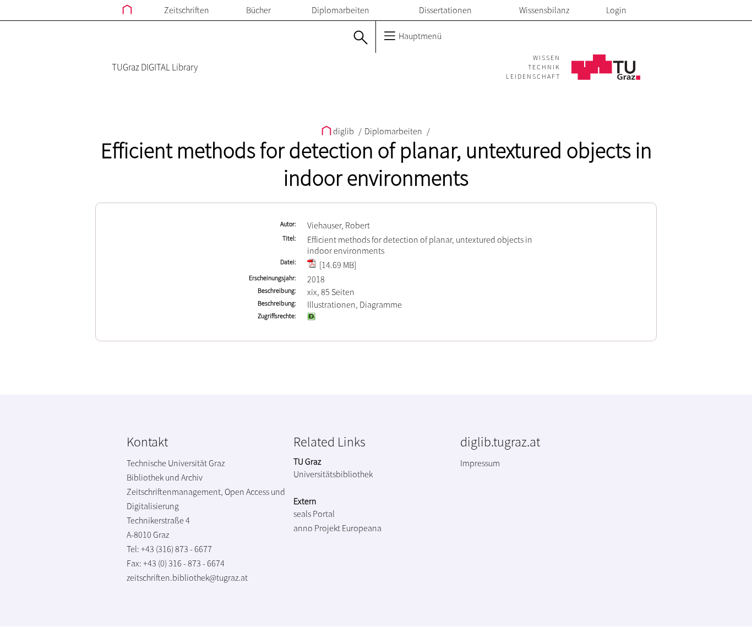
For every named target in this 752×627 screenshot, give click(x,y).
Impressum (480, 462)
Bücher (258, 9)
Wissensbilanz (544, 9)
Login (616, 9)
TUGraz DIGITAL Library (155, 67)
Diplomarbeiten (340, 9)
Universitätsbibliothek (333, 473)
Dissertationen (445, 9)
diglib (343, 131)
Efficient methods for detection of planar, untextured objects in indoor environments (376, 164)
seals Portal (314, 513)
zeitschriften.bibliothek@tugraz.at (187, 577)
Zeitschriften (186, 9)
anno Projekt (316, 527)
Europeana (362, 527)
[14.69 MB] (337, 264)
